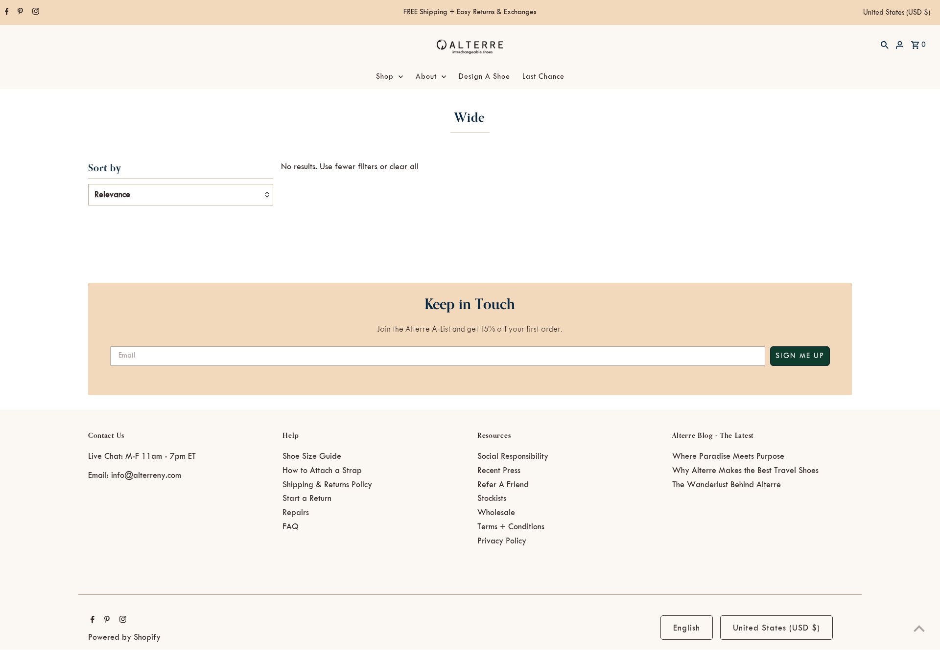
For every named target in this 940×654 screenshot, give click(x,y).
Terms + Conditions (510, 526)
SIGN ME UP (800, 356)
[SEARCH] (884, 44)
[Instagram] (34, 13)
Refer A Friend (503, 484)
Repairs (295, 512)
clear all (404, 166)
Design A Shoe (484, 77)
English (686, 628)
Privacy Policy (501, 541)
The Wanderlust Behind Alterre (726, 484)
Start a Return (306, 498)
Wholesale (496, 512)
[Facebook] (5, 13)
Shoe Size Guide (311, 456)
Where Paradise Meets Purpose (728, 456)
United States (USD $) (896, 13)
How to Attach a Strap (322, 470)
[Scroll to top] (919, 628)
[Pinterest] (19, 13)
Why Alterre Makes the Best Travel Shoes (745, 470)
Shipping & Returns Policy (327, 484)
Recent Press (498, 470)
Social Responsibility (512, 456)
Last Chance (543, 77)
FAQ (290, 526)
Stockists (491, 498)
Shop (385, 77)
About (426, 77)
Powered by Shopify (124, 637)
